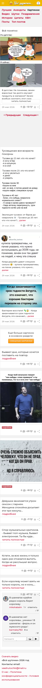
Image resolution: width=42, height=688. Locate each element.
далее (22, 220)
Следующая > (30, 115)
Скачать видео (10, 656)
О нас (5, 672)
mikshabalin (15, 607)
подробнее (9, 358)
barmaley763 (16, 630)
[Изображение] (30, 639)
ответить (32, 607)
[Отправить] (36, 639)
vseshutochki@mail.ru (14, 668)
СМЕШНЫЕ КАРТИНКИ (21, 341)
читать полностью (13, 539)
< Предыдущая (12, 115)
